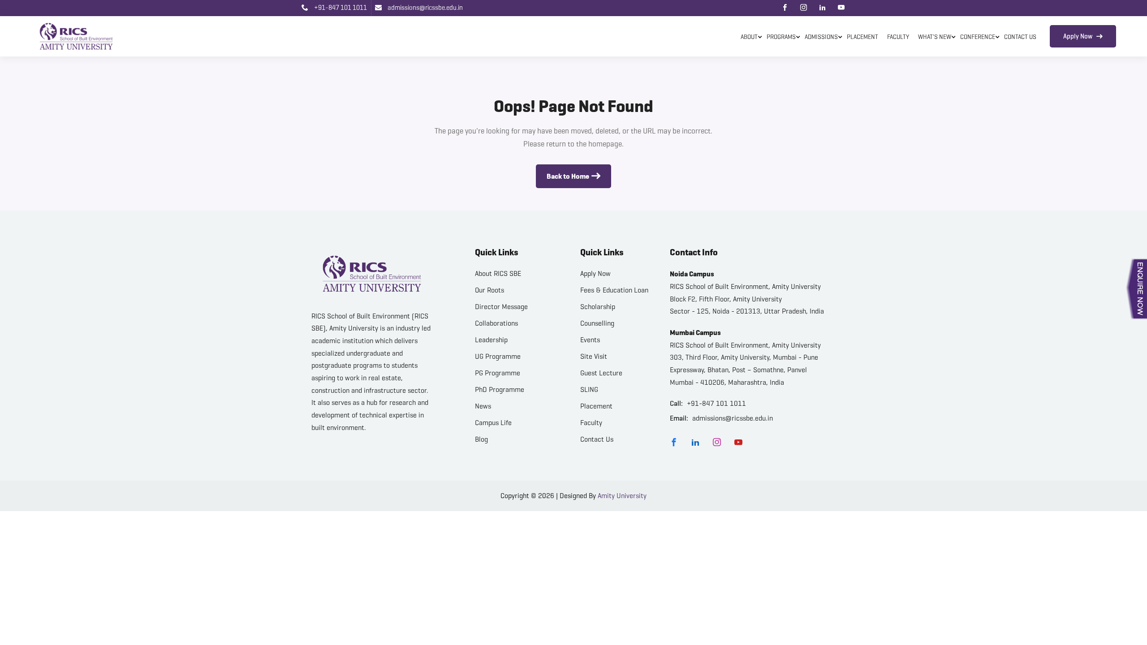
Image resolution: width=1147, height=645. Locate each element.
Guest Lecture (601, 373)
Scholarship (597, 306)
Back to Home (568, 176)
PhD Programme (499, 389)
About (749, 37)
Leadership (491, 339)
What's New (934, 37)
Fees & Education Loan (614, 290)
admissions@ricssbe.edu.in (424, 8)
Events (590, 339)
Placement (862, 37)
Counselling (597, 323)
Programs (781, 37)
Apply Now (1078, 36)
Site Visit (593, 356)
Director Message (501, 306)
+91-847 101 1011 (340, 8)
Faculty (898, 37)
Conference (977, 37)
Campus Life (493, 422)
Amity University (622, 495)
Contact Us (1020, 37)
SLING (589, 389)
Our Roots (489, 290)
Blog (481, 439)
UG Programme (498, 356)
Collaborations (496, 323)
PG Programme (497, 373)
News (483, 406)
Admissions (821, 37)
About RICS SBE (498, 273)
